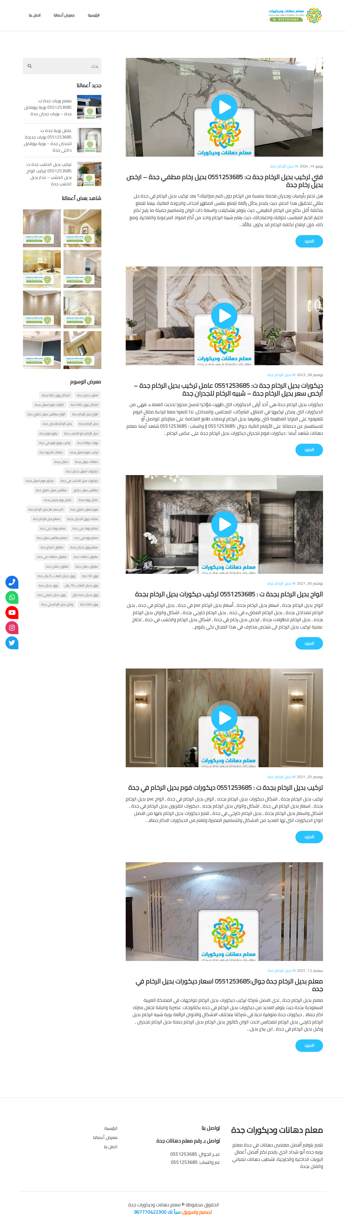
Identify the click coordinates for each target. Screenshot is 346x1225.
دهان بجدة (61, 462)
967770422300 (150, 1211)
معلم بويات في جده (53, 528)
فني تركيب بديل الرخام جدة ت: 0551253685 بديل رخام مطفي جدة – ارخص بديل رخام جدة (225, 181)
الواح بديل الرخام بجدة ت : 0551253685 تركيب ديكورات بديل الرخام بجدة (229, 594)
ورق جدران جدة (48, 585)
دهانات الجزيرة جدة (51, 452)
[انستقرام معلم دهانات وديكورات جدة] (11, 627)
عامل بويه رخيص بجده (58, 500)
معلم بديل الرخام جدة (46, 519)
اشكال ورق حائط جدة (84, 404)
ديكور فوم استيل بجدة (40, 481)
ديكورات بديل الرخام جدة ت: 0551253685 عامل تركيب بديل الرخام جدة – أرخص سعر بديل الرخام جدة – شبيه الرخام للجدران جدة (228, 389)
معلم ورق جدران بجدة (84, 547)
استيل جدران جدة (87, 395)
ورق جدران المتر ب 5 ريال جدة (56, 576)
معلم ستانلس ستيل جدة (52, 538)
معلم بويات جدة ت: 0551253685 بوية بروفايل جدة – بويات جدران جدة (48, 107)
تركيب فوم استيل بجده (84, 452)
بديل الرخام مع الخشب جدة (81, 433)
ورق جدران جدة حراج (85, 595)
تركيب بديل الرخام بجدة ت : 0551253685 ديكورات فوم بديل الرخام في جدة (225, 787)
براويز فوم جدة (48, 433)
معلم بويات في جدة (85, 528)
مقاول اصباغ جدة (52, 547)
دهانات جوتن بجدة (86, 462)
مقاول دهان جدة (87, 566)
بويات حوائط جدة (87, 443)
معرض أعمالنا (64, 15)
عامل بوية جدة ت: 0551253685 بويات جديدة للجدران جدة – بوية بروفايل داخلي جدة (48, 140)
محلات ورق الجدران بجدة (82, 519)
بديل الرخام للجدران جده (57, 423)
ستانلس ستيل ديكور (86, 490)
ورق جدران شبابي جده (52, 595)
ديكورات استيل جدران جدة (82, 471)
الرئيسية (93, 15)
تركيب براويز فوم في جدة (54, 443)
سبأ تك (174, 1211)
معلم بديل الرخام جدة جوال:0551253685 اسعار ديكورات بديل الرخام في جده (229, 985)
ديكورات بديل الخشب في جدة (79, 481)
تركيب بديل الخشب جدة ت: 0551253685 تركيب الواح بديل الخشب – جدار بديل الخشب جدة (49, 174)
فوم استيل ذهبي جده (84, 509)
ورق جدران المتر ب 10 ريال (81, 585)
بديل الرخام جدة (282, 166)
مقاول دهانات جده (86, 557)
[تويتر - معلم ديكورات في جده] (11, 642)
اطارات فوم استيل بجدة (49, 404)
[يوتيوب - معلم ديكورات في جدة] (11, 612)
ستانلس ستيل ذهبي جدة (51, 490)
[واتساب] (11, 597)
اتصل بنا (35, 15)
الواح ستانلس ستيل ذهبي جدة (46, 414)
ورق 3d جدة (90, 576)
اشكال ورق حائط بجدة (56, 395)
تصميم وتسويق (197, 1211)
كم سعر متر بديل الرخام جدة (46, 509)
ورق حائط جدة (89, 604)
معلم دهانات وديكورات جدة (154, 1204)
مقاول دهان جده (57, 566)
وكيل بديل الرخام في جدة (57, 604)
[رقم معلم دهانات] (11, 582)
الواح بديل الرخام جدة (85, 414)
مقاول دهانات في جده (52, 557)
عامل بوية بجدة (88, 500)
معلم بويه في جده (86, 538)
